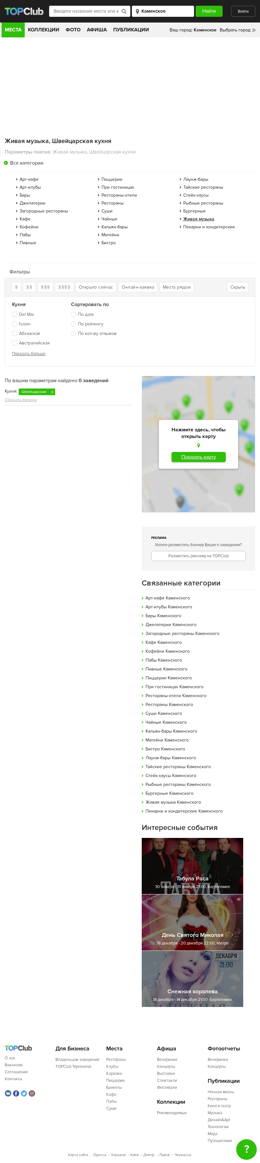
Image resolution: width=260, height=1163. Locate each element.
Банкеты (114, 1087)
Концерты (166, 1066)
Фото (73, 30)
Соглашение (16, 1072)
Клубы (112, 1066)
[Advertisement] (130, 85)
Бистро (108, 242)
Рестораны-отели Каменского (176, 695)
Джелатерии (32, 203)
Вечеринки (167, 1059)
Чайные (109, 219)
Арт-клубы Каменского (169, 607)
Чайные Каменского (166, 722)
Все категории (26, 163)
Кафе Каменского (164, 642)
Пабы (25, 235)
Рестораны (112, 203)
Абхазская (29, 333)
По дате (86, 314)
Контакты (13, 1078)
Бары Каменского (163, 615)
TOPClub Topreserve (73, 1066)
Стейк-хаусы (196, 195)
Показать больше (28, 353)
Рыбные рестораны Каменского (178, 784)
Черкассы (182, 1155)
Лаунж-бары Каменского (171, 758)
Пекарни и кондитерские (209, 227)
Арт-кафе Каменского (168, 598)
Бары (25, 195)
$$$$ (64, 287)
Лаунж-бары (195, 179)
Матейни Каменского (167, 740)
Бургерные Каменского (169, 793)
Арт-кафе (29, 179)
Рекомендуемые (172, 1112)
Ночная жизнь (221, 1091)
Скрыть (238, 287)
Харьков (118, 1155)
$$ (29, 287)
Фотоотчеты (224, 1048)
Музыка (215, 1112)
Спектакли (167, 1080)
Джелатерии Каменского (171, 624)
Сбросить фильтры (21, 399)
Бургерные (194, 211)
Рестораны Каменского (169, 704)
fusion (25, 324)
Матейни (110, 235)
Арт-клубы (30, 187)
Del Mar (26, 314)
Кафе (25, 219)
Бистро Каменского (165, 749)
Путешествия (220, 1140)
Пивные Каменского (166, 669)
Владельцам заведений (77, 1059)
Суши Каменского (164, 713)
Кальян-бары (114, 227)
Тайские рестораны (203, 187)
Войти (243, 11)
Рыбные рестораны (203, 203)
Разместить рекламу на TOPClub (198, 556)
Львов (164, 1155)
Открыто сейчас (96, 287)
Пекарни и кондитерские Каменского (184, 811)
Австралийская (34, 343)
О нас (10, 1058)
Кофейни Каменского (168, 651)
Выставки (166, 1073)
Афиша (97, 30)
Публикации (131, 30)
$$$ (45, 287)
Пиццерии (111, 179)
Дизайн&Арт (219, 1119)
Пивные (28, 242)
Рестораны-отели (119, 195)
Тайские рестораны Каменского (178, 766)
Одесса (99, 1155)
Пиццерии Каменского (169, 678)
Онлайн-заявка (138, 287)
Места (13, 30)
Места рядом (177, 287)
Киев (134, 1155)
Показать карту (198, 457)
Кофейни (29, 227)
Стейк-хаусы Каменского (171, 775)
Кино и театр (219, 1105)
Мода (213, 1133)
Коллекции (43, 30)
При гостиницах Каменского (175, 686)
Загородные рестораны (44, 211)
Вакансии (14, 1065)
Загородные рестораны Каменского (182, 633)
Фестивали (167, 1087)
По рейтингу (90, 324)
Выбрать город (235, 30)
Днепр (148, 1155)
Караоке (114, 1073)
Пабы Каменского (164, 660)
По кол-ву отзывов (97, 333)
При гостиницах (117, 187)
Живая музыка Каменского (173, 802)
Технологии (218, 1126)
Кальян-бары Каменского (171, 731)
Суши (107, 211)
